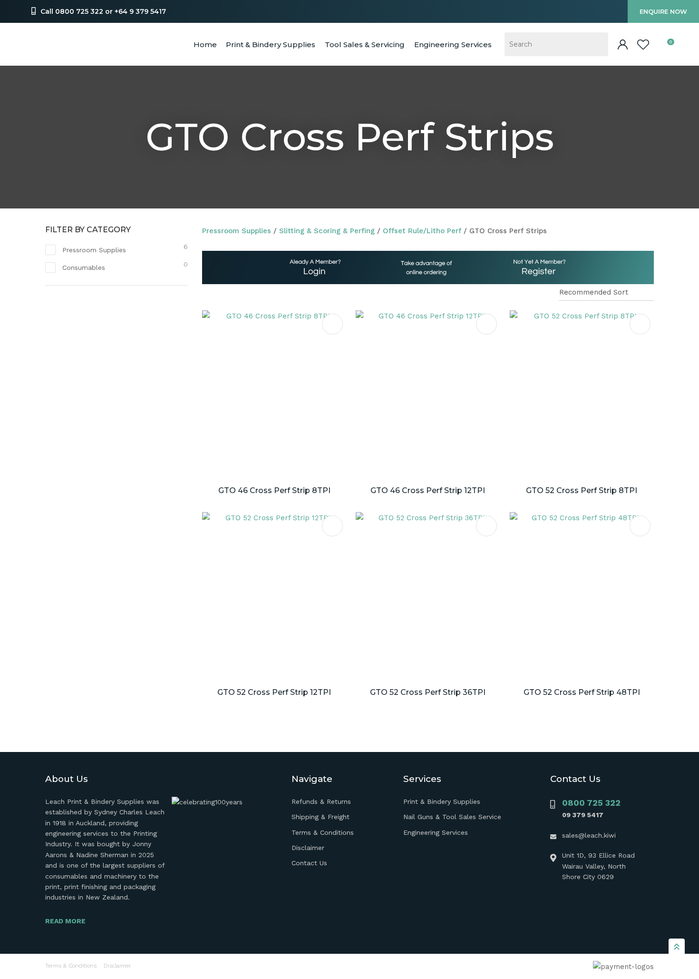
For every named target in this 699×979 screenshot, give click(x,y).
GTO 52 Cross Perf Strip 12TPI (274, 692)
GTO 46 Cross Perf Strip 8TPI (274, 490)
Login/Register (623, 44)
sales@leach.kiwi (589, 835)
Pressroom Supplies (236, 231)
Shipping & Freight (320, 817)
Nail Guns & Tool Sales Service (452, 817)
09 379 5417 (582, 815)
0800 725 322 (591, 803)
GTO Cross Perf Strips (508, 231)
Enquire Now (663, 11)
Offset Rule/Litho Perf (422, 231)
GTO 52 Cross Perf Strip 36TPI (427, 692)
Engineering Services (435, 832)
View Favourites (643, 44)
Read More (65, 921)
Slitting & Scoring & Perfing (327, 231)
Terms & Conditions (322, 832)
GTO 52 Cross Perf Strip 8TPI (581, 490)
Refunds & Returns (321, 801)
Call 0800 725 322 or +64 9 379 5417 (103, 11)
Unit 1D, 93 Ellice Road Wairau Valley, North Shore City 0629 (598, 865)
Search (596, 44)
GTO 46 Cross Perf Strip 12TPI (427, 490)
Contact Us (309, 863)
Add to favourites (332, 324)
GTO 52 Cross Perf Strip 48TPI (582, 692)
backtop (677, 946)
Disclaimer (307, 847)
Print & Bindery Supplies (270, 44)
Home (205, 44)
